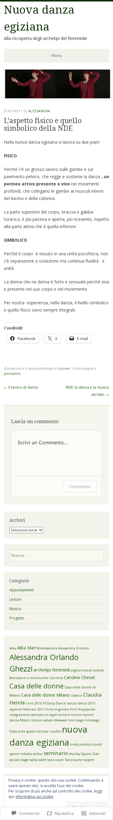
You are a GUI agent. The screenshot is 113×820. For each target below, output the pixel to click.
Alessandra (39, 111)
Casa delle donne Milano (45, 695)
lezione (64, 715)
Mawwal (61, 720)
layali (53, 715)
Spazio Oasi (90, 754)
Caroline (56, 678)
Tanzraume (74, 760)
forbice (51, 709)
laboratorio (39, 715)
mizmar (42, 731)
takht (42, 760)
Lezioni (64, 368)
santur (38, 754)
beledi (87, 670)
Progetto (16, 618)
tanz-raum (55, 760)
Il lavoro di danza (21, 387)
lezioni (76, 715)
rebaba (26, 754)
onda (74, 744)
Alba (12, 648)
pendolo (86, 744)
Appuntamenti (21, 590)
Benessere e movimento (29, 678)
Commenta (79, 486)
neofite (55, 731)
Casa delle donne (36, 686)
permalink (12, 373)
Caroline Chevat (79, 677)
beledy (98, 670)
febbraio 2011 (34, 709)
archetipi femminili (51, 670)
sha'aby (74, 754)
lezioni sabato (43, 720)
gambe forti (67, 709)
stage (25, 760)
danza (72, 703)
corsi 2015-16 (36, 703)
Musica (15, 608)
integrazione (19, 715)
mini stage (76, 720)
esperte (15, 709)
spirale (14, 760)
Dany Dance (56, 703)
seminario (56, 753)
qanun (14, 754)
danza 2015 (86, 703)
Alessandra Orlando (73, 648)
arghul (76, 670)
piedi (98, 744)
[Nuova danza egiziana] (57, 97)
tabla (33, 760)
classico (76, 695)
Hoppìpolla (86, 709)
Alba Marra (28, 648)
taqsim (89, 760)
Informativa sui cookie (34, 796)
